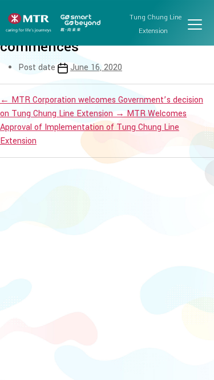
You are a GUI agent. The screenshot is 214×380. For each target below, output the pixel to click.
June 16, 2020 (96, 67)
